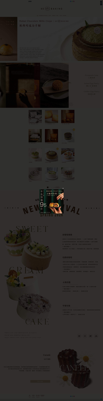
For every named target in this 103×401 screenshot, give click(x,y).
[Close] (63, 188)
